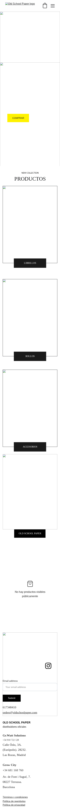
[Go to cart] (45, 6)
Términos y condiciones (15, 797)
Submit (11, 698)
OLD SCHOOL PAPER (30, 533)
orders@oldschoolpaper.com (20, 712)
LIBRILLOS (30, 263)
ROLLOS (30, 356)
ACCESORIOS (30, 447)
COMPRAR (18, 118)
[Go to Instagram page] (48, 666)
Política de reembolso (14, 801)
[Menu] (53, 5)
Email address (10, 681)
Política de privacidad (14, 805)
